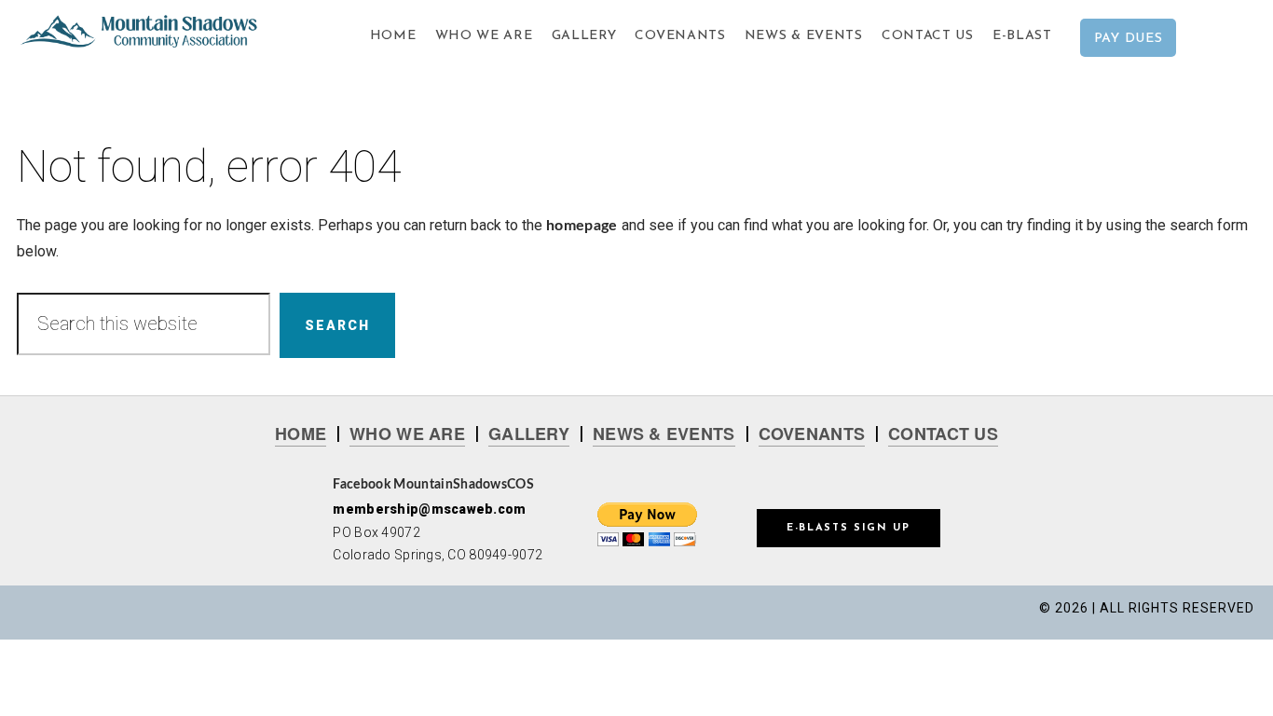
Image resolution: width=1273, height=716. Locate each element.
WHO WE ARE (407, 433)
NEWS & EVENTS (664, 433)
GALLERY (528, 433)
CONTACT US (943, 433)
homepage (582, 225)
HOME (300, 433)
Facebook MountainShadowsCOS (433, 484)
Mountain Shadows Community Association (150, 37)
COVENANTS (812, 433)
